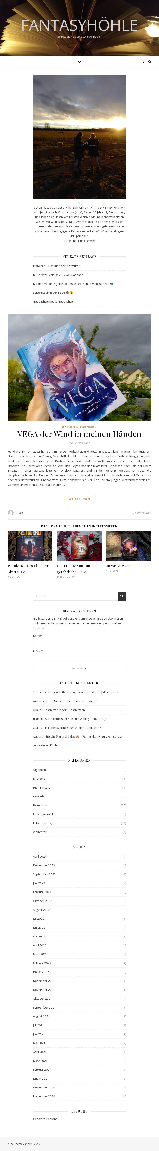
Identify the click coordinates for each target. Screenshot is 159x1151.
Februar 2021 (42, 1069)
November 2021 (44, 990)
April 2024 (40, 856)
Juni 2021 (39, 1034)
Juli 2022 (38, 918)
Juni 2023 (39, 883)
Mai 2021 (39, 1043)
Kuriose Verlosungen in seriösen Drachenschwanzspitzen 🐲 (73, 284)
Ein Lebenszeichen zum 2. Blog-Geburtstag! (77, 719)
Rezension (88, 427)
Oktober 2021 (42, 998)
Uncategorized (43, 814)
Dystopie (69, 427)
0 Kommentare (142, 513)
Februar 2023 (42, 892)
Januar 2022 (41, 972)
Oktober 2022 (42, 901)
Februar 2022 (42, 963)
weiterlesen (79, 499)
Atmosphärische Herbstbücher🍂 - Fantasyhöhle (67, 736)
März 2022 (40, 954)
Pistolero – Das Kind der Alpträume (56, 266)
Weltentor (40, 832)
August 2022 (41, 910)
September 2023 (44, 874)
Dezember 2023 (44, 865)
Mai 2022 (39, 936)
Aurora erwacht (119, 565)
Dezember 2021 (44, 981)
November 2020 (44, 1096)
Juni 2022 (39, 927)
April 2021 (40, 1052)
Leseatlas (39, 796)
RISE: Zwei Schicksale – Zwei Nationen (58, 275)
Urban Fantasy (42, 823)
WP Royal (33, 1144)
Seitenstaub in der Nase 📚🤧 (53, 292)
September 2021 (44, 1007)
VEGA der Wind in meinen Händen (80, 433)
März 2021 (40, 1061)
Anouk (19, 512)
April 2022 (40, 945)
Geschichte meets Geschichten (53, 301)
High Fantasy (41, 787)
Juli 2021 (38, 1025)
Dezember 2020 (44, 1087)
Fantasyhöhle (79, 24)
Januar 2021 (41, 1078)
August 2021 (41, 1016)
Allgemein (39, 770)
